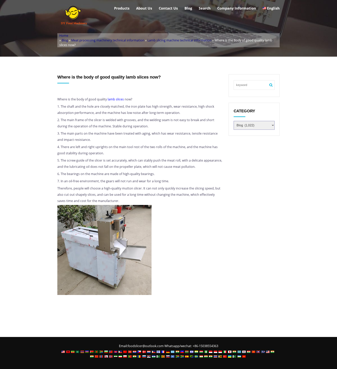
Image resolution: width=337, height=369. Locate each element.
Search (205, 8)
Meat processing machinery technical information (107, 40)
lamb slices (116, 99)
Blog (188, 8)
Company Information (236, 8)
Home (63, 35)
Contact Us (168, 8)
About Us (144, 8)
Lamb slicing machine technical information (179, 40)
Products (121, 8)
